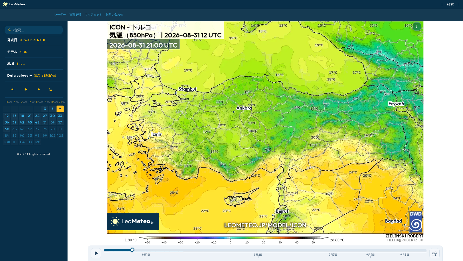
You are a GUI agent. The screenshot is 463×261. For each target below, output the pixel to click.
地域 (16, 63)
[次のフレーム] (38, 89)
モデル (17, 52)
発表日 (26, 40)
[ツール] (434, 253)
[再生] (25, 89)
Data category (32, 75)
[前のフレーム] (12, 89)
